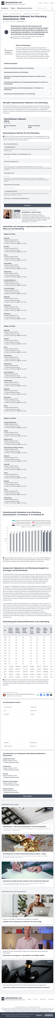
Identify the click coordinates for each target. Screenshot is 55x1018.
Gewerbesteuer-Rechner (25, 8)
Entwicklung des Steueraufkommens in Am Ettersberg (19, 94)
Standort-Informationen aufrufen (13, 241)
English (52, 3)
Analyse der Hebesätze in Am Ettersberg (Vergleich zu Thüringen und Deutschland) (23, 88)
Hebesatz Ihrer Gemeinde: (12, 184)
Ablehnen (39, 1015)
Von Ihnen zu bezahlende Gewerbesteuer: (16, 198)
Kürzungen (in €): (9, 173)
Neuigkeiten (4, 8)
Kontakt (40, 3)
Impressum (51, 999)
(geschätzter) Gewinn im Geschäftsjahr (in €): (17, 154)
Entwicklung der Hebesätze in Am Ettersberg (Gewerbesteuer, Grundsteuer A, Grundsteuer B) (26, 83)
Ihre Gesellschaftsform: (11, 144)
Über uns (46, 3)
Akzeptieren (48, 1015)
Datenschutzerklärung (24, 1016)
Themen (13, 8)
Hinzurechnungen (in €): (11, 161)
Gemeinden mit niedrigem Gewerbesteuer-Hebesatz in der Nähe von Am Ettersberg (24, 77)
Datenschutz (43, 999)
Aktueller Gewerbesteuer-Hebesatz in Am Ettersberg (19, 68)
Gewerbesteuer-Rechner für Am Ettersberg (16, 72)
